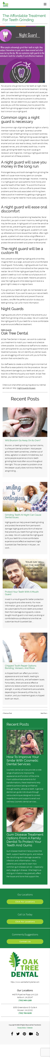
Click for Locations (25, 902)
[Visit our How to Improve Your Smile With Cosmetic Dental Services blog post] (25, 754)
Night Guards (6, 330)
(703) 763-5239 (25, 1013)
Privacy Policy (21, 1027)
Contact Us (25, 941)
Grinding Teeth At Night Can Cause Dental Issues (23, 516)
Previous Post (7, 713)
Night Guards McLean (26, 388)
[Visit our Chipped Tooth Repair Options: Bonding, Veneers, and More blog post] (25, 647)
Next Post (44, 713)
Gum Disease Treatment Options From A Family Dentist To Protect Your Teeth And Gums (25, 840)
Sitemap (30, 1027)
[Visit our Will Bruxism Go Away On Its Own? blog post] (25, 422)
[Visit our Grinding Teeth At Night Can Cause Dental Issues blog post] (25, 496)
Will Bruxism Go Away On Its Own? (23, 440)
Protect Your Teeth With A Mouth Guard (22, 592)
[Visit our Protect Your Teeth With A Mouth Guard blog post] (25, 573)
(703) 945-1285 (25, 1000)
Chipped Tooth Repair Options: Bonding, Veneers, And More (21, 666)
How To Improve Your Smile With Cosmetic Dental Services (23, 760)
